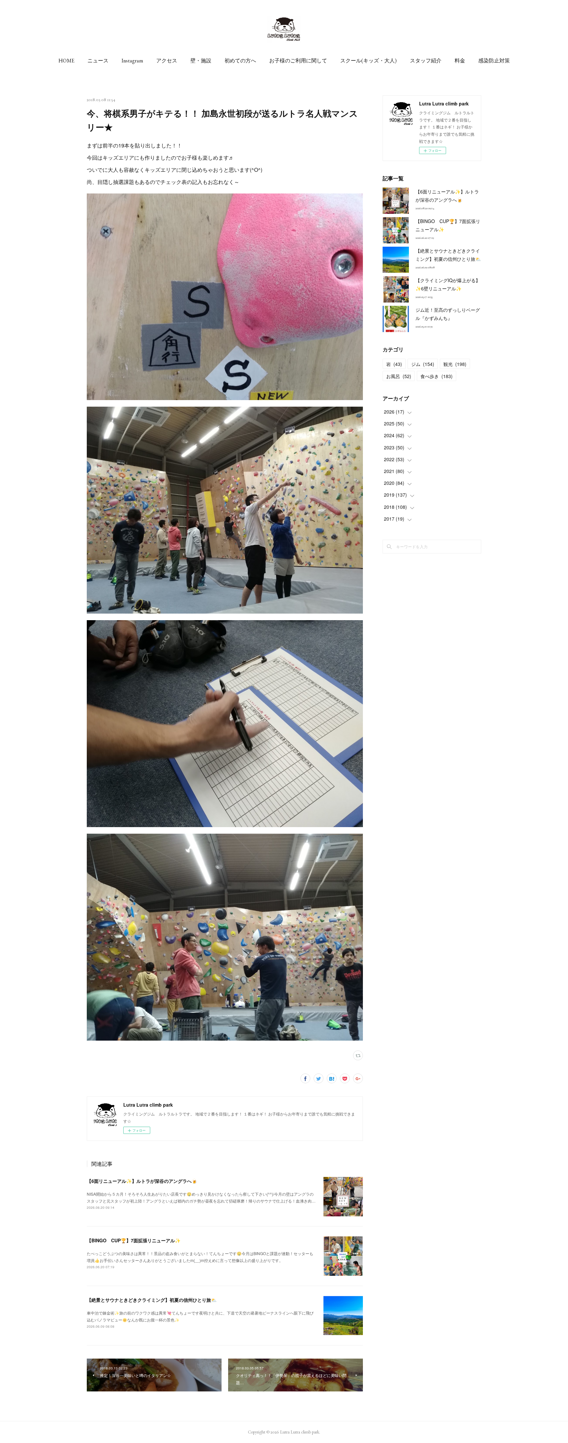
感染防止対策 (494, 60)
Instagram (132, 60)
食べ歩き (436, 376)
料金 (460, 60)
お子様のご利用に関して (298, 60)
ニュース (97, 60)
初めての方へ (240, 60)
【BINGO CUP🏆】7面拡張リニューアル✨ (133, 1240)
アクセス (166, 60)
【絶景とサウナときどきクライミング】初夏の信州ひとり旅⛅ (152, 1299)
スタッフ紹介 (425, 60)
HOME (66, 60)
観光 (454, 364)
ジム (422, 364)
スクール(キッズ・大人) (368, 60)
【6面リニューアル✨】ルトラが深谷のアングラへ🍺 (142, 1181)
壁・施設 (200, 60)
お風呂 (398, 376)
